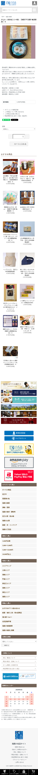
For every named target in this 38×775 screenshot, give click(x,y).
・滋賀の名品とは (19, 747)
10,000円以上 (6, 554)
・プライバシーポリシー (19, 759)
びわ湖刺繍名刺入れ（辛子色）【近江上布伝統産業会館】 (27, 240)
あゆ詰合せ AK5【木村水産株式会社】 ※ (27, 208)
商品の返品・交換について (11, 661)
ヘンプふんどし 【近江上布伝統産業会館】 (10, 270)
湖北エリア (6, 592)
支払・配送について (9, 658)
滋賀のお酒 (6, 520)
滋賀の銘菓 (9, 16)
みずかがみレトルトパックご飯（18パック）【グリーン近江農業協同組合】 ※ (10, 237)
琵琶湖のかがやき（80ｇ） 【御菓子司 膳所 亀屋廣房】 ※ (10, 209)
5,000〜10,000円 (7, 550)
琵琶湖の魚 (6, 498)
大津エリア (6, 570)
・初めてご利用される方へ (19, 749)
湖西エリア (6, 597)
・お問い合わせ (19, 762)
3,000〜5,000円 (7, 545)
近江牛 (4, 494)
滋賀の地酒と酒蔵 (8, 630)
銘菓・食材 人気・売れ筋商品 (12, 613)
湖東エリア (6, 588)
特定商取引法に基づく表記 (11, 668)
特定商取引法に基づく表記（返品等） (16, 116)
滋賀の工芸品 (6, 529)
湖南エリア (6, 575)
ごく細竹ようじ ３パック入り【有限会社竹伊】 (27, 301)
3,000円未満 (6, 541)
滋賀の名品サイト (19, 744)
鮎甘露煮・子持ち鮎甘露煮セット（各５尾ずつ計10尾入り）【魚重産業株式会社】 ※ (10, 178)
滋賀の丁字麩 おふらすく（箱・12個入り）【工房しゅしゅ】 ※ (27, 328)
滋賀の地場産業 (7, 626)
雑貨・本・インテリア (9, 525)
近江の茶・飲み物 (8, 516)
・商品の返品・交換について (19, 754)
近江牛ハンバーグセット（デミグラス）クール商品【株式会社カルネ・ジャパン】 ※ (10, 306)
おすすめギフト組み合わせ (11, 608)
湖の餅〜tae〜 (7, 617)
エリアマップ (6, 566)
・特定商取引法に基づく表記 (19, 757)
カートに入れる (20, 144)
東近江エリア (6, 583)
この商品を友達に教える (12, 114)
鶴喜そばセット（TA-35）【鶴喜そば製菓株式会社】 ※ (10, 331)
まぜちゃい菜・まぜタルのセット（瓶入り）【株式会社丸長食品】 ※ (27, 178)
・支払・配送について (19, 752)
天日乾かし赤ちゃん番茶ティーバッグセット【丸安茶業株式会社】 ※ (10, 362)
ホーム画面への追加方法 (10, 665)
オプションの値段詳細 (11, 109)
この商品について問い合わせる (14, 112)
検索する (6, 645)
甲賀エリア (6, 579)
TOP (2, 16)
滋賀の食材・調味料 (8, 512)
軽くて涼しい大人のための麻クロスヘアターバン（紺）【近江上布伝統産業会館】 (27, 272)
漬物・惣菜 (6, 507)
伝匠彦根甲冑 (6, 621)
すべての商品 (6, 490)
